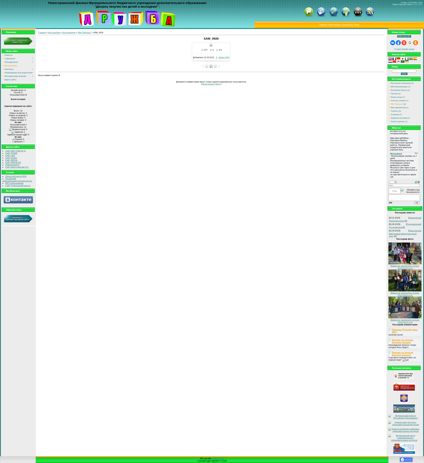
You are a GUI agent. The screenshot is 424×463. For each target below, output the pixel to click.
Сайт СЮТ (10, 155)
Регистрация (334, 25)
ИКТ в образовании (14, 183)
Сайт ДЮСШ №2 (13, 162)
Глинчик (394, 94)
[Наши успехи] (334, 16)
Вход (357, 25)
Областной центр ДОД (15, 176)
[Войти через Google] (409, 42)
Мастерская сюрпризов (400, 83)
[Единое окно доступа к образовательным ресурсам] (404, 425)
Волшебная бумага (399, 90)
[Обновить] (416, 182)
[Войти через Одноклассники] (415, 42)
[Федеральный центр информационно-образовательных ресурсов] (404, 440)
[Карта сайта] (358, 16)
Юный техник (396, 97)
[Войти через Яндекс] (403, 42)
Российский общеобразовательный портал (17, 180)
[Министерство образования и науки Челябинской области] (404, 390)
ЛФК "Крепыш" (84, 32)
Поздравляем (395, 227)
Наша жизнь (415, 218)
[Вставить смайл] (418, 182)
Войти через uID (404, 36)
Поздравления (414, 224)
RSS (420, 4)
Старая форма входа (404, 49)
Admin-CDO (223, 57)
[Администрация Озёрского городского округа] (404, 402)
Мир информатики (398, 108)
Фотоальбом (54, 32)
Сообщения (347, 25)
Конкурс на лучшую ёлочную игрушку (402, 341)
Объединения (68, 32)
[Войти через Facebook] (398, 42)
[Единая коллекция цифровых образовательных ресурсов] (404, 431)
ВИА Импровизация (399, 87)
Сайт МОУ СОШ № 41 (15, 151)
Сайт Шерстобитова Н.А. (17, 167)
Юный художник (397, 121)
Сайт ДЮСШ (11, 160)
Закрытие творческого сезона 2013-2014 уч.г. (405, 267)
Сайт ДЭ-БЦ (11, 158)
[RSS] (370, 16)
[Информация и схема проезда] (345, 16)
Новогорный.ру (12, 165)
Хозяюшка (395, 114)
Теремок (394, 111)
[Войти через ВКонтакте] (392, 42)
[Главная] (309, 16)
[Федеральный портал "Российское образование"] (404, 418)
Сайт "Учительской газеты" (18, 186)
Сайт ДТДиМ (11, 153)
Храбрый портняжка (399, 118)
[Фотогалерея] (321, 16)
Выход (414, 4)
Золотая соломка (398, 101)
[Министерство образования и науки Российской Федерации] (404, 380)
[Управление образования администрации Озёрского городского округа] (404, 412)
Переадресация (396, 221)
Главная (323, 25)
